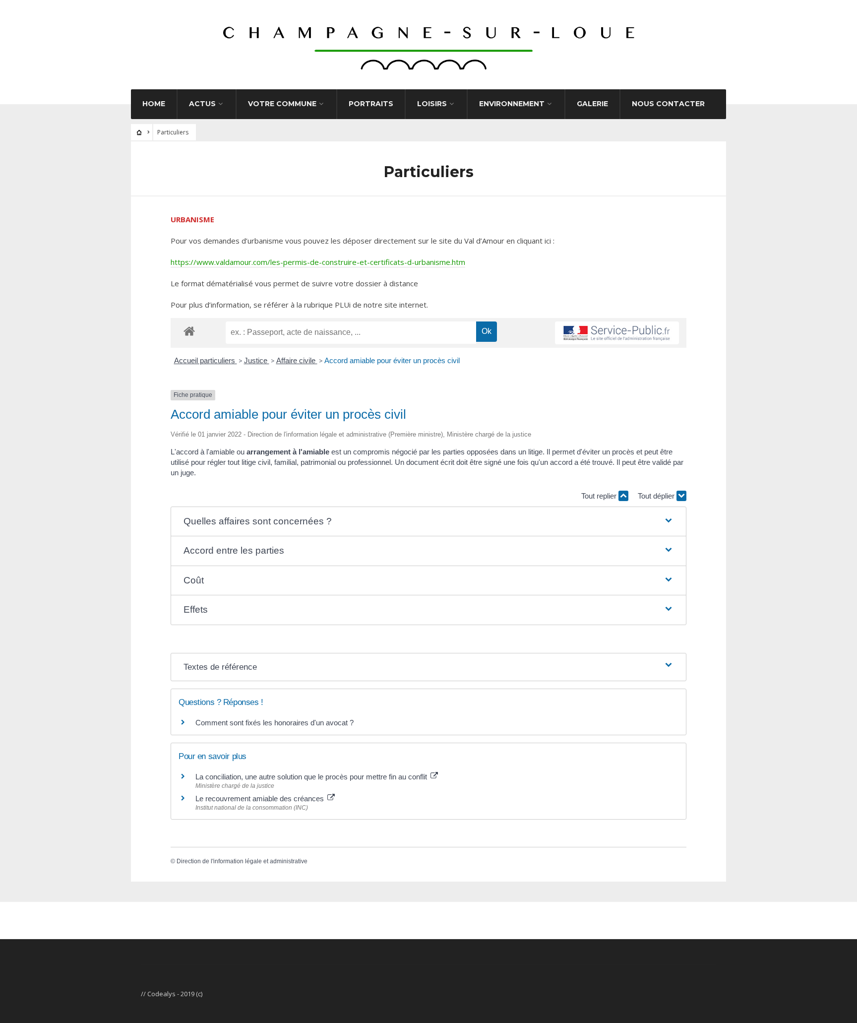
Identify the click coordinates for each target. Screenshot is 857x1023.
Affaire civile (296, 360)
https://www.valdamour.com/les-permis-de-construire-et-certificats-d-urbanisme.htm (318, 262)
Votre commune (282, 103)
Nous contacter (668, 103)
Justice (256, 360)
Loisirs (432, 103)
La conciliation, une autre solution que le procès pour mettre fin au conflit (312, 776)
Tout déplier (657, 496)
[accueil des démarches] (189, 330)
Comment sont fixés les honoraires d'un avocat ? (274, 722)
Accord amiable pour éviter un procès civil (392, 360)
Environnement (512, 103)
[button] (428, 521)
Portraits (371, 103)
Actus (202, 103)
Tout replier (599, 496)
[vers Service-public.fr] (617, 332)
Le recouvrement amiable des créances (260, 798)
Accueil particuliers (205, 360)
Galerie (592, 103)
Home (153, 103)
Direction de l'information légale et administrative (242, 861)
